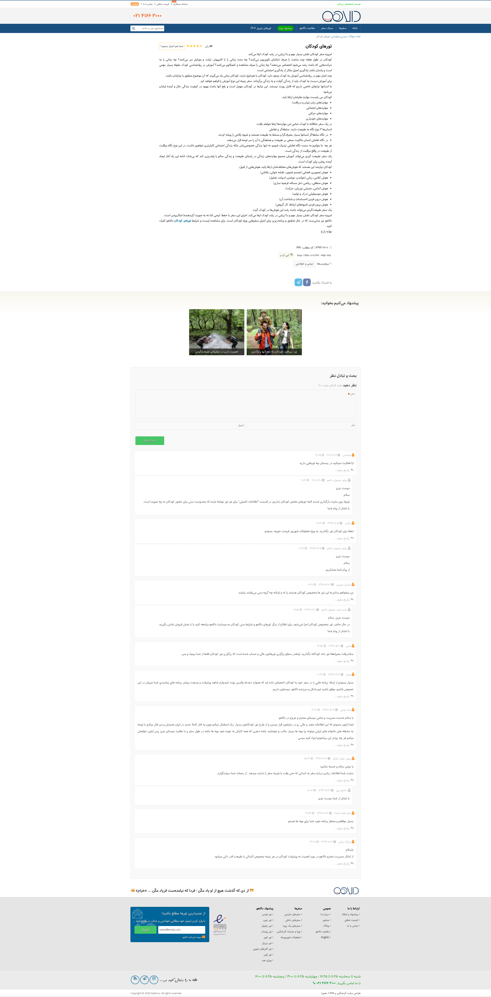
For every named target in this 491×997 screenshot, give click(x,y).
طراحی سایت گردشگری (349, 993)
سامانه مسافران (180, 4)
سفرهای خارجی (292, 914)
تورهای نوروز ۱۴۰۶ (260, 28)
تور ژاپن (268, 955)
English (134, 4)
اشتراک (145, 930)
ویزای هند (267, 960)
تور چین (267, 920)
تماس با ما (147, 4)
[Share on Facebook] (307, 282)
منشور (326, 920)
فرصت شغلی (163, 4)
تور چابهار (266, 926)
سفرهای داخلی (292, 920)
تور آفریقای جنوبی (262, 949)
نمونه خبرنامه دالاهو (192, 937)
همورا (324, 993)
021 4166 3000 (326, 983)
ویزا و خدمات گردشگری (288, 932)
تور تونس (267, 914)
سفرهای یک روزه (291, 926)
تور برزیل (267, 943)
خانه (355, 28)
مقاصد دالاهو (307, 28)
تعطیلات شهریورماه (290, 937)
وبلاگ (351, 37)
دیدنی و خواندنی (339, 37)
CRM (331, 993)
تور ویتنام (267, 932)
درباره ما (325, 914)
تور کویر (268, 937)
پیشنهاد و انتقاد (350, 914)
